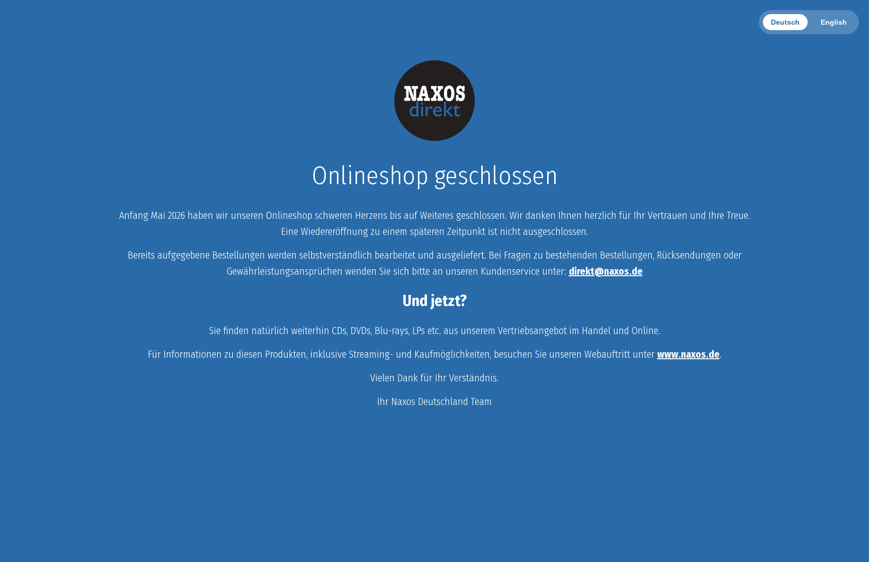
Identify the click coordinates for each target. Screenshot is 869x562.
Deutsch (785, 22)
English (834, 22)
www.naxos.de (688, 354)
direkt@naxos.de (606, 271)
